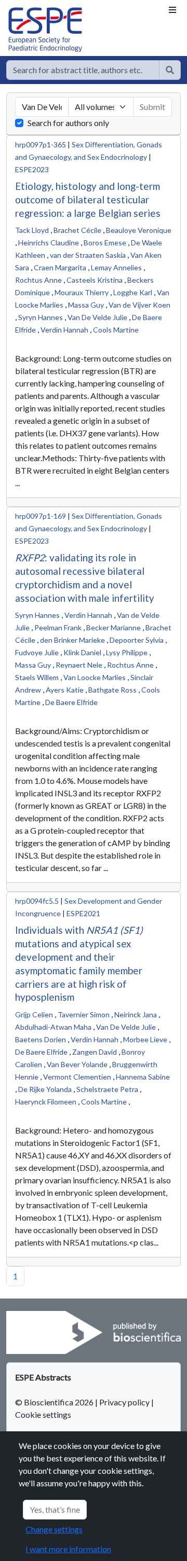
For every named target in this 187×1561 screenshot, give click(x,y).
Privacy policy (124, 1402)
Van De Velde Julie (97, 317)
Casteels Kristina (94, 279)
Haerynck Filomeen (45, 1101)
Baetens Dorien (40, 1039)
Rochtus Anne (38, 279)
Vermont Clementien (77, 1076)
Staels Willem (37, 677)
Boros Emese (105, 242)
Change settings (54, 1529)
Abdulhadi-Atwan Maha (53, 1027)
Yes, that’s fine (55, 1509)
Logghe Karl (132, 292)
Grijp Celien (34, 1014)
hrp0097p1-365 (40, 144)
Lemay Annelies (116, 267)
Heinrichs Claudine (48, 242)
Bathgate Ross (112, 689)
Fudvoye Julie (37, 652)
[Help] (170, 70)
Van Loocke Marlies (94, 677)
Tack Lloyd (32, 230)
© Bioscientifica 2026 (55, 1402)
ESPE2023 (32, 169)
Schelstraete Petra (107, 1089)
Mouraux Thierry (82, 292)
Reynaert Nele (79, 664)
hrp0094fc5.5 (37, 900)
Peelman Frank (58, 627)
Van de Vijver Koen (139, 304)
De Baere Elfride (71, 702)
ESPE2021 (83, 913)
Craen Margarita (60, 267)
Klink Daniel (82, 652)
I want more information (68, 1549)
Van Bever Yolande (77, 1064)
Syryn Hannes (40, 317)
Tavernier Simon (84, 1014)
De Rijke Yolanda (45, 1089)
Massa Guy (86, 304)
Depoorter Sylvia (137, 640)
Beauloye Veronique (138, 230)
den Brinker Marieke (72, 640)
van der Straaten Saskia (88, 255)
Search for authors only (68, 123)
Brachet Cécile (77, 230)
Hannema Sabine (143, 1076)
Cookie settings (43, 1414)
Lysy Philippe (127, 652)
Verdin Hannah (64, 329)
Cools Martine (116, 329)
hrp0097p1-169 (40, 516)
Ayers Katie (65, 689)
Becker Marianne (113, 627)
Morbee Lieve (145, 1039)
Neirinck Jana (135, 1014)
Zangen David (94, 1051)
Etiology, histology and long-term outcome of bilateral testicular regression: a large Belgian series (88, 199)
